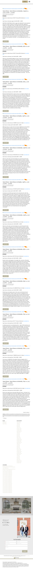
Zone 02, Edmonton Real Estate (7, 472)
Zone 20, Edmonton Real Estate (7, 483)
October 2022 (19, 462)
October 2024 (19, 441)
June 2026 (18, 424)
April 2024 (18, 447)
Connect (25, 1)
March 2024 (18, 448)
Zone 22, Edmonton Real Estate (21, 415)
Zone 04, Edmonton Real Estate (7, 473)
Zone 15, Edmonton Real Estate (9, 50)
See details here (26, 122)
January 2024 (19, 450)
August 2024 (19, 443)
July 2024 (18, 444)
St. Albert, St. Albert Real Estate (9, 119)
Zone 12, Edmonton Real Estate (7, 477)
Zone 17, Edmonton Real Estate (8, 415)
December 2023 (19, 451)
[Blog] (3, 522)
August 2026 (19, 422)
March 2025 (18, 437)
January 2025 (19, 438)
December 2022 (19, 460)
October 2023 (19, 452)
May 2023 (18, 457)
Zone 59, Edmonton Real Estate (7, 492)
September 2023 (19, 453)
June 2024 (18, 445)
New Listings (4, 422)
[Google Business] (9, 522)
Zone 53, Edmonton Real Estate (7, 489)
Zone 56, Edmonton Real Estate (7, 490)
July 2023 (18, 455)
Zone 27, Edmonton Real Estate (7, 485)
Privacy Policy (27, 555)
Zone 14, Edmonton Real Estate (16, 414)
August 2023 (19, 454)
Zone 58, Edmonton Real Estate (7, 491)
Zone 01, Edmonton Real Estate (7, 471)
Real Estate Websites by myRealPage (16, 556)
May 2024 (18, 446)
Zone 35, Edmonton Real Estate (7, 488)
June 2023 (18, 456)
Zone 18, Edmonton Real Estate (15, 415)
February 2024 (19, 449)
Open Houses (5, 423)
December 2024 (19, 439)
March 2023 (18, 459)
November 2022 (19, 461)
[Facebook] (4, 522)
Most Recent (19, 421)
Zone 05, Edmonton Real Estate (7, 474)
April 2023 (18, 458)
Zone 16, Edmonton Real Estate (9, 85)
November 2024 (19, 440)
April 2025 (18, 436)
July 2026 (18, 423)
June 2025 (18, 434)
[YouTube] (7, 522)
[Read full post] (16, 9)
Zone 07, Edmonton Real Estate (10, 414)
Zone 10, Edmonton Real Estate (7, 476)
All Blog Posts (5, 421)
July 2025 (18, 433)
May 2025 (18, 435)
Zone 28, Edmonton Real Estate (7, 486)
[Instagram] (6, 522)
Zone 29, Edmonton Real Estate (7, 487)
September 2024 (19, 442)
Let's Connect (16, 507)
